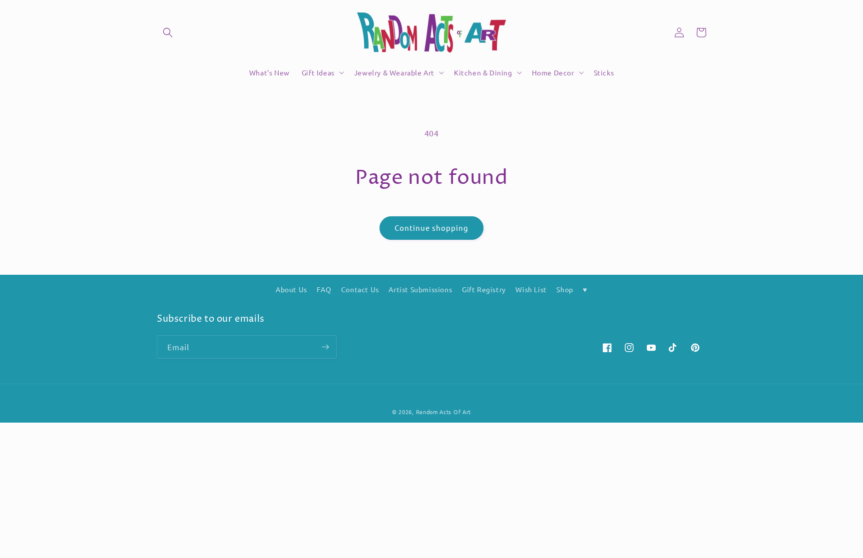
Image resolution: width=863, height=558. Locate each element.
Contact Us (360, 289)
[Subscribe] (325, 347)
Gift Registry (484, 289)
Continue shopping (431, 227)
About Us (291, 289)
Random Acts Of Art (443, 412)
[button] (168, 32)
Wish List (530, 289)
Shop (564, 289)
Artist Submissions (420, 289)
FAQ (324, 289)
